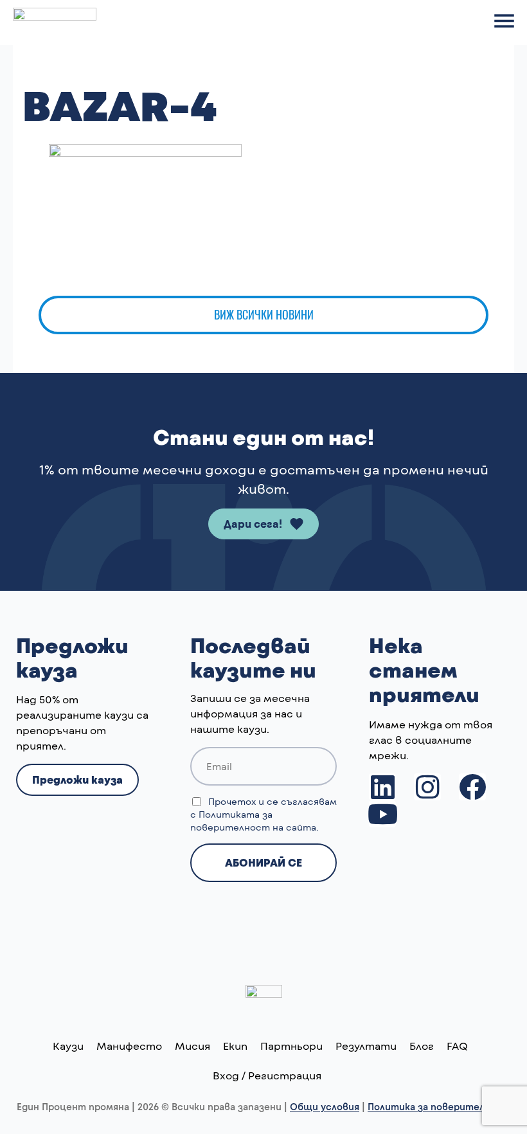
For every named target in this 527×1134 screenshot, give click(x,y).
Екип (235, 1046)
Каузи (68, 1046)
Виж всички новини (264, 315)
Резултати (366, 1046)
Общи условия (324, 1106)
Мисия (192, 1046)
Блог (421, 1046)
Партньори (291, 1046)
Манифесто (129, 1046)
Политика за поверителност (439, 1106)
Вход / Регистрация (267, 1075)
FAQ (457, 1046)
